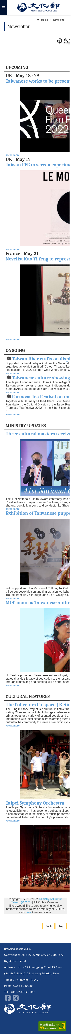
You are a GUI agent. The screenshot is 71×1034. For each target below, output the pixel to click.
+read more (12, 155)
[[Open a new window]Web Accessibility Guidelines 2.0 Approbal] (52, 1026)
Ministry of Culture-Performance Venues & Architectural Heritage (27, 1008)
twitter (16, 998)
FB (8, 998)
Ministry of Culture (38, 7)
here (29, 912)
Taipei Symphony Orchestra (35, 803)
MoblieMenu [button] (3, 7)
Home (44, 19)
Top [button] (61, 926)
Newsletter (59, 19)
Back (49, 926)
